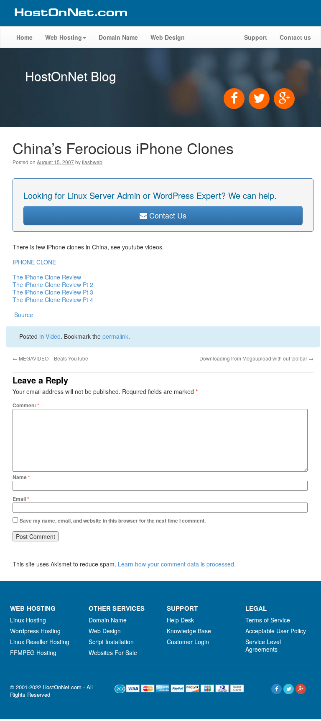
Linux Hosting (28, 620)
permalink (115, 336)
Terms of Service (267, 620)
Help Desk (180, 620)
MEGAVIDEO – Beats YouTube (50, 358)
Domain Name (118, 37)
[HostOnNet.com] (70, 22)
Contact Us (166, 215)
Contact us (295, 37)
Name (21, 477)
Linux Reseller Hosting (39, 641)
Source (23, 314)
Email (21, 499)
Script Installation (111, 641)
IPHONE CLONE (34, 262)
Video (53, 336)
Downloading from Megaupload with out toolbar (256, 358)
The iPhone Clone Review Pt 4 (53, 299)
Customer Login (188, 641)
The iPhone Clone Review (47, 277)
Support (255, 37)
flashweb (92, 161)
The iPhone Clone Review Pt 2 (53, 284)
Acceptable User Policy (275, 631)
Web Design (167, 37)
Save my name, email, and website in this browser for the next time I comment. (113, 520)
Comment (26, 405)
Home (24, 37)
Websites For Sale (113, 652)
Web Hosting (63, 37)
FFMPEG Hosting (33, 652)
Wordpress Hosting (35, 631)
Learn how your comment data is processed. (177, 564)
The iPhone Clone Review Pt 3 (53, 292)
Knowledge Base (189, 631)
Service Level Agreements (263, 645)
